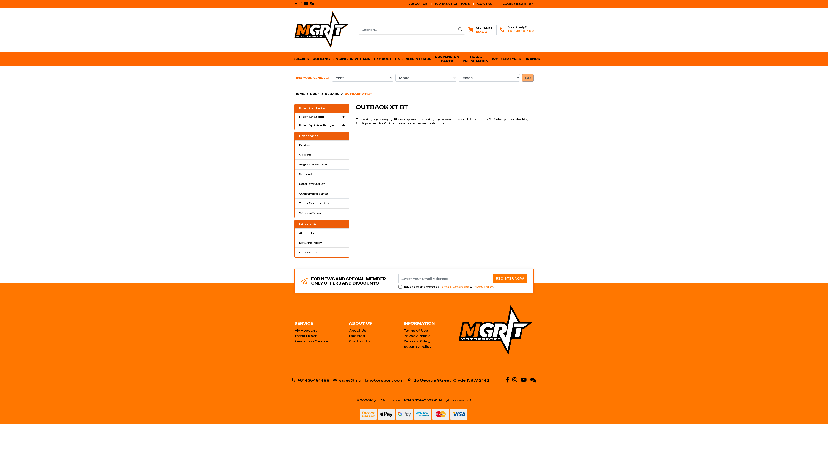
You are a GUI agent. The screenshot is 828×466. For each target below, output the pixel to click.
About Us (418, 3)
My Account (305, 330)
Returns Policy (310, 242)
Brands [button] (532, 59)
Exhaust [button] (383, 59)
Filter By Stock (311, 116)
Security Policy (417, 346)
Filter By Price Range (316, 125)
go (528, 78)
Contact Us (308, 252)
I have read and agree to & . (448, 286)
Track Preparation (314, 203)
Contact (486, 3)
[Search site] (460, 30)
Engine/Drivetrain (313, 164)
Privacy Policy (483, 286)
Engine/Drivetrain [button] (352, 59)
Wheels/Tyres (310, 213)
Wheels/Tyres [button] (506, 59)
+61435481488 (521, 31)
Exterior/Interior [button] (413, 59)
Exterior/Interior (312, 184)
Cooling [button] (321, 59)
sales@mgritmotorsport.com (371, 380)
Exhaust (305, 174)
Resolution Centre (311, 341)
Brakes (304, 145)
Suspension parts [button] (447, 59)
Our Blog (357, 336)
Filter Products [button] (312, 108)
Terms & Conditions (454, 286)
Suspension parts (313, 193)
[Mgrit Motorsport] (321, 29)
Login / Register (518, 3)
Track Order (305, 336)
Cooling (305, 154)
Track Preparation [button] (475, 59)
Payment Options (452, 3)
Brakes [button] (301, 59)
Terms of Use (416, 330)
